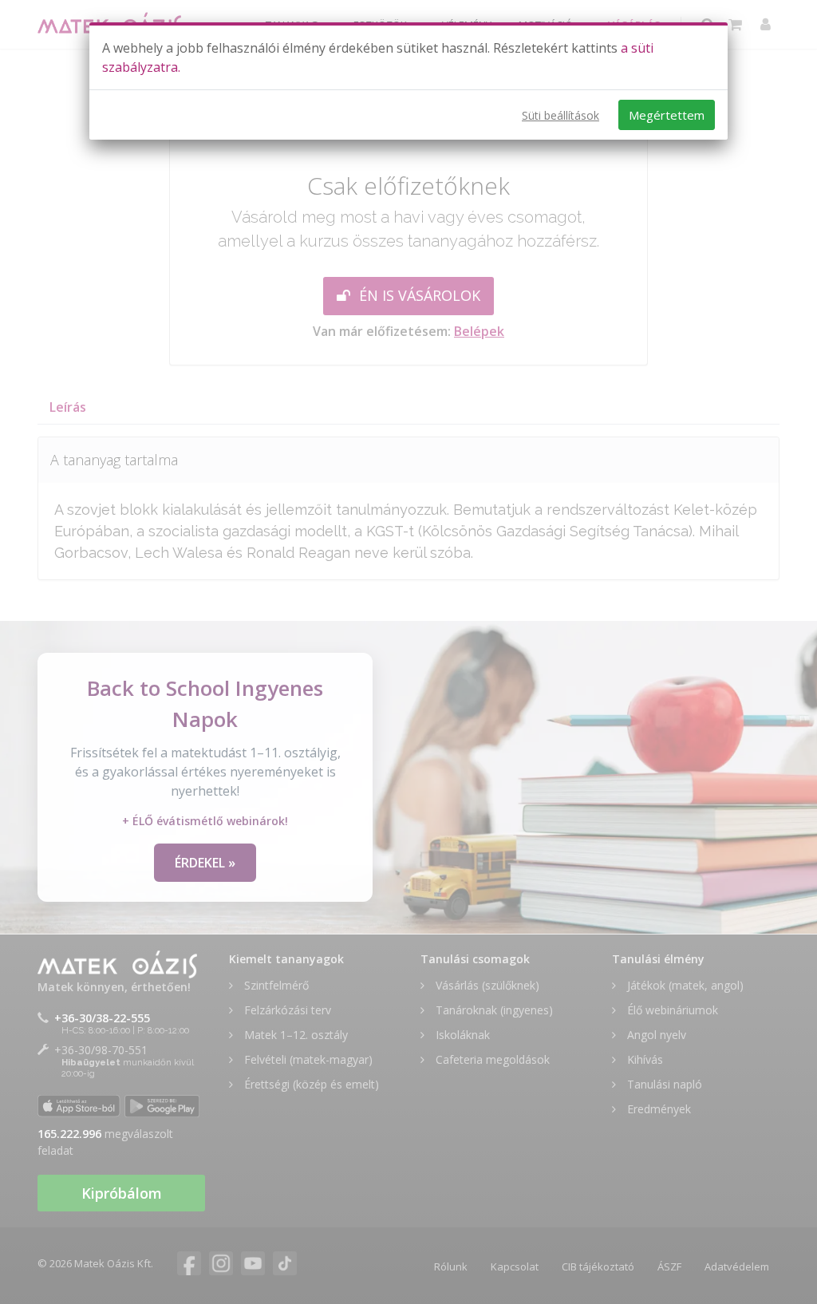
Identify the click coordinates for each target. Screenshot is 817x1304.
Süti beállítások (560, 115)
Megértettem (667, 115)
